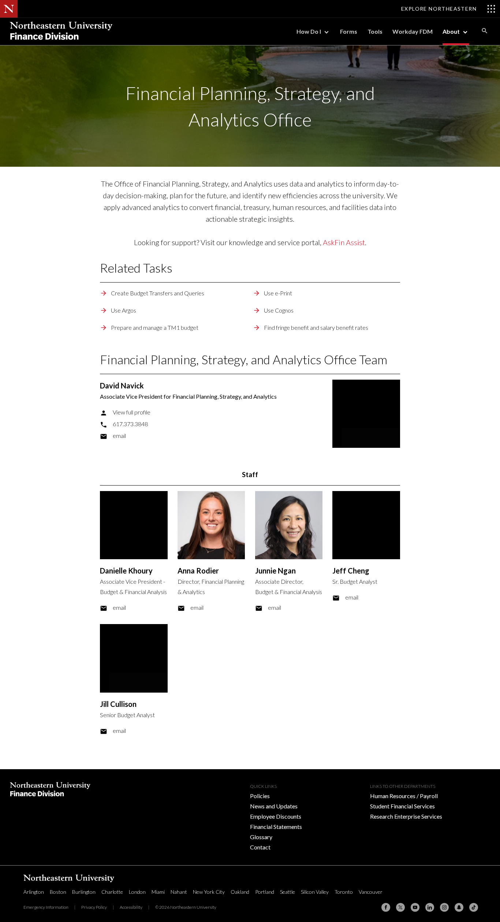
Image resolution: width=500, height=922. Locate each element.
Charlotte (112, 892)
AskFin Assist (344, 242)
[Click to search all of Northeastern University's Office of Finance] (484, 30)
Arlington (33, 892)
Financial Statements (276, 826)
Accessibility (131, 907)
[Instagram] (444, 907)
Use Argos (123, 310)
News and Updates (274, 806)
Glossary (261, 836)
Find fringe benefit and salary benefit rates (316, 327)
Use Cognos (279, 310)
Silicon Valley (315, 892)
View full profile (131, 412)
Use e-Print (278, 292)
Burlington (84, 892)
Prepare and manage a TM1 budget (154, 327)
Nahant (179, 892)
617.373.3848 (130, 423)
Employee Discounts (275, 816)
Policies (260, 795)
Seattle (287, 892)
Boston (58, 892)
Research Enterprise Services (406, 816)
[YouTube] (415, 907)
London (137, 892)
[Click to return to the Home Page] (61, 42)
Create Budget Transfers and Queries (157, 292)
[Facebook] (385, 907)
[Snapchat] (459, 907)
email (119, 435)
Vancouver (371, 892)
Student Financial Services (402, 806)
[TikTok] (473, 907)
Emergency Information (45, 907)
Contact (260, 847)
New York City (209, 892)
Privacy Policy (94, 907)
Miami (158, 892)
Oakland (240, 892)
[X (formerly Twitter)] (400, 907)
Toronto (344, 892)
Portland (264, 892)
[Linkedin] (429, 907)
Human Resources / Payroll (404, 795)
